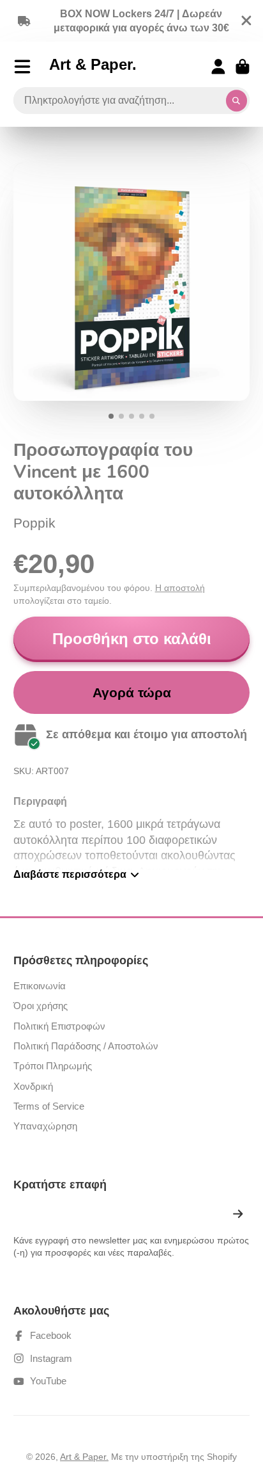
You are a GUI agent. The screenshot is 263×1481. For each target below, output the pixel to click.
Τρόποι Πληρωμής (52, 1065)
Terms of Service (48, 1106)
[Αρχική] (93, 66)
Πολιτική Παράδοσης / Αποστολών (85, 1045)
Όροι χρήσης (40, 1005)
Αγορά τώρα (132, 692)
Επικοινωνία (39, 985)
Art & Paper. (84, 1457)
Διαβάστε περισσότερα (69, 874)
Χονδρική (33, 1086)
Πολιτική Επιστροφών (59, 1026)
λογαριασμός (218, 66)
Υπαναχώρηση (45, 1126)
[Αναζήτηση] (237, 100)
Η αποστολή (180, 588)
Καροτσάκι (242, 66)
